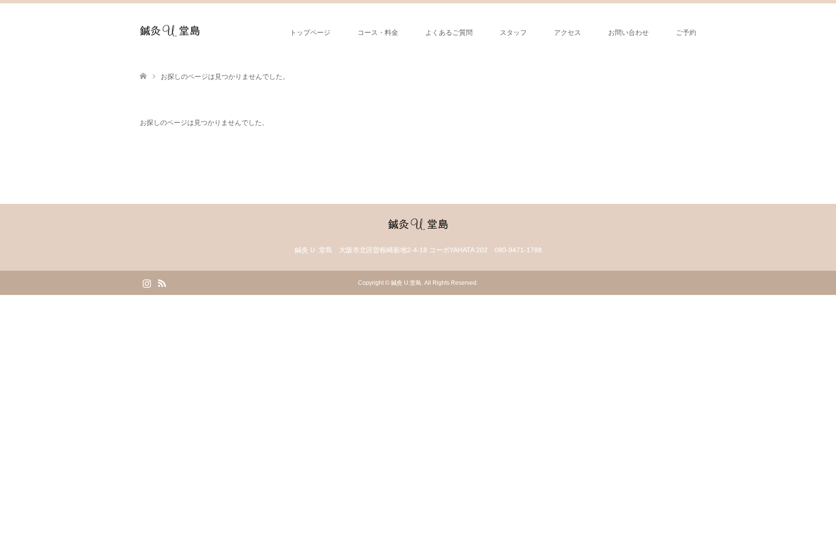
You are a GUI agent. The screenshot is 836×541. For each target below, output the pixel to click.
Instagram (146, 282)
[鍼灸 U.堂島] (170, 32)
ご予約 (686, 32)
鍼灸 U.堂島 (406, 282)
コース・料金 (378, 32)
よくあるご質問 (449, 32)
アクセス (567, 32)
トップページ (310, 32)
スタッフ (513, 32)
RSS (161, 282)
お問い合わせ (628, 32)
